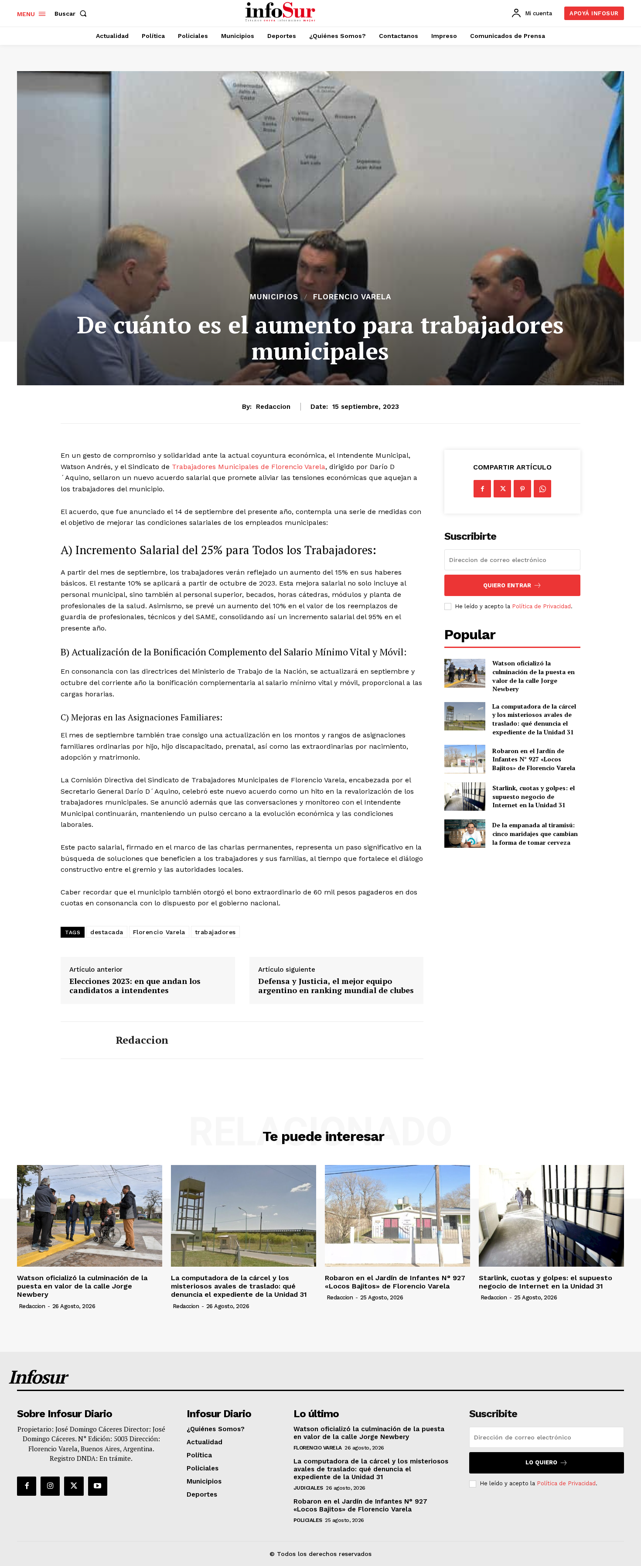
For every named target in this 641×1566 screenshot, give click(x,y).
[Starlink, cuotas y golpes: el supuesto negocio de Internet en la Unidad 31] (464, 796)
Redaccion (273, 407)
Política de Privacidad (541, 606)
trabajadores (215, 932)
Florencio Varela (352, 297)
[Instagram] (50, 1486)
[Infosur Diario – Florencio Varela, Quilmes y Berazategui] (281, 12)
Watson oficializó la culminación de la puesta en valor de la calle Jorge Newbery (533, 676)
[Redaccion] (81, 1040)
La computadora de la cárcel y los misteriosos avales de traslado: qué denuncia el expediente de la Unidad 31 (534, 719)
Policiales (307, 1520)
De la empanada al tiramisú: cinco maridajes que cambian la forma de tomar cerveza (535, 833)
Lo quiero (541, 1462)
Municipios (274, 297)
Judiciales (308, 1488)
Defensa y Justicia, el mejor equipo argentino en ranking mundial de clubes (336, 986)
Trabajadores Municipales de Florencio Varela (248, 467)
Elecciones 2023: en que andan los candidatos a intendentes (135, 986)
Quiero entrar (507, 585)
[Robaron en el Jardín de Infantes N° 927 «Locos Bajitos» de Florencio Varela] (464, 759)
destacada (106, 932)
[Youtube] (97, 1486)
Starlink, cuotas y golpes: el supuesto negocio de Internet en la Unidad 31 (533, 796)
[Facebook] (482, 488)
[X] (502, 488)
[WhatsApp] (542, 488)
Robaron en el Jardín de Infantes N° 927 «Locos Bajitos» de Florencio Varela (533, 759)
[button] (72, 13)
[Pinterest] (522, 488)
